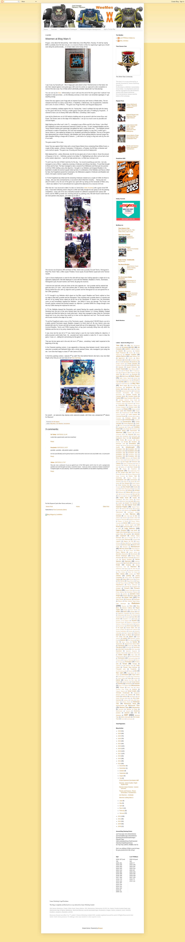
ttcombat (136, 678)
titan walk (119, 673)
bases (118, 376)
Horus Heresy (129, 499)
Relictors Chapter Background (90, 29)
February (122, 810)
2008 (119, 826)
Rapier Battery (134, 595)
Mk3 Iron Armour (124, 548)
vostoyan (126, 700)
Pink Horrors (121, 581)
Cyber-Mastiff (126, 428)
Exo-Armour (137, 459)
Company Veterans (131, 418)
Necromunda (134, 554)
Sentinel (131, 624)
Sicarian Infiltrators (133, 629)
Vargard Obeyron (120, 691)
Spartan (135, 642)
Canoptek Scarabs (131, 394)
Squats (130, 645)
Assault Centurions (132, 367)
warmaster (121, 709)
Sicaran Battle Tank (131, 627)
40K (132, 347)
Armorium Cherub (120, 365)
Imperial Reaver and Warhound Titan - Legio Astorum (132, 116)
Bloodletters (119, 387)
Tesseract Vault (129, 665)
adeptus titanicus (121, 356)
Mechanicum (135, 546)
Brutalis (125, 389)
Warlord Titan (123, 707)
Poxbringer (127, 586)
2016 (119, 756)
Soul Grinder (131, 640)
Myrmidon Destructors (122, 554)
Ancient (126, 360)
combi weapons (133, 414)
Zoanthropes (129, 719)
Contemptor (127, 419)
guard (117, 488)
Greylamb (54, 447)
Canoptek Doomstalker (122, 392)
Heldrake (130, 490)
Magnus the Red (128, 541)
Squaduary (121, 645)
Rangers (125, 595)
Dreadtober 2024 (120, 456)
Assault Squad (120, 369)
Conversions (127, 421)
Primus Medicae (120, 592)
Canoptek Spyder (120, 396)
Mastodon (125, 546)
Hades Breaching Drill (126, 488)
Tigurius (131, 671)
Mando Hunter (131, 305)
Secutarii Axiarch (120, 622)
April (120, 805)
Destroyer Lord (120, 443)
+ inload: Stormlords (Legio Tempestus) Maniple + (132, 294)
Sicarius (131, 631)
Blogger (100, 928)
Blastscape (127, 383)
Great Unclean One (123, 485)
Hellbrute (128, 492)
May (120, 803)
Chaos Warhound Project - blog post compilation (131, 106)
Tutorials (54, 29)
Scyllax (136, 618)
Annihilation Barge (135, 360)
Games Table (133, 476)
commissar (130, 416)
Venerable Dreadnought (122, 692)
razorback (118, 597)
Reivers (120, 601)
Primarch (127, 588)
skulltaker (125, 638)
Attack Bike (119, 374)
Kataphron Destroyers (134, 519)
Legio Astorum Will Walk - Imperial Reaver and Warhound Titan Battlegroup (131, 128)
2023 (119, 738)
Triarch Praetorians (135, 676)
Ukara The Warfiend (124, 685)
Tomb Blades (130, 673)
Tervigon (134, 663)
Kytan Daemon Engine (127, 524)
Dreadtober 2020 (120, 452)
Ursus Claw (130, 687)
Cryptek (137, 425)
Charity (135, 412)
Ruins (125, 611)
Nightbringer (135, 563)
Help (117, 494)
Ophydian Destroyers (134, 570)
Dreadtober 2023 (132, 454)
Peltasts (124, 579)
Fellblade (118, 463)
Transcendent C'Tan (123, 676)
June (121, 800)
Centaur (138, 403)
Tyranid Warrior (135, 682)
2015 (119, 758)
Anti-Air (119, 361)
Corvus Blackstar (128, 423)
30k (125, 345)
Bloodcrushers (133, 385)
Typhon (118, 682)
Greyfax (135, 487)
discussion (131, 445)
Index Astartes (88, 188)
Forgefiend (134, 468)
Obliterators (119, 568)
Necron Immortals (128, 557)
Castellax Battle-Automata (123, 401)
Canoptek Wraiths (133, 396)
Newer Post (49, 506)
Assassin (121, 367)
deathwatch (136, 438)
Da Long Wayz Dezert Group (126, 304)
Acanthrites (129, 351)
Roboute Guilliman (127, 607)
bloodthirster (129, 387)
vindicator (124, 696)
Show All (138, 315)
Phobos (138, 579)
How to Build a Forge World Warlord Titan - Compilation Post (132, 137)
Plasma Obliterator (132, 584)
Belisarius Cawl (128, 380)
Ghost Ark (125, 481)
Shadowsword (121, 625)
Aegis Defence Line (134, 356)
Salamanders (121, 615)
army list (129, 365)
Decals (122, 440)
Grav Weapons (126, 483)
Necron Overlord (127, 559)
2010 (119, 821)
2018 (119, 751)
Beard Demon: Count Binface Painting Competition (132, 267)
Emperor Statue (120, 459)
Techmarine (121, 658)
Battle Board (125, 376)
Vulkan (132, 700)
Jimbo (52, 462)
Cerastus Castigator (121, 407)
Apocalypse (126, 361)
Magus (124, 543)
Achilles (131, 352)
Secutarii (134, 620)
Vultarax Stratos (126, 701)
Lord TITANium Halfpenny (127, 38)
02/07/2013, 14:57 (62, 447)
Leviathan (128, 534)
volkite (128, 698)
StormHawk (137, 647)
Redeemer (128, 599)
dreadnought (130, 447)
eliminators (128, 458)
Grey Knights (126, 487)
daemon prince (121, 430)
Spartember (119, 643)
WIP (126, 715)
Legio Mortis (134, 530)
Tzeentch (137, 683)
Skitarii (131, 636)
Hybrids (138, 501)
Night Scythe (126, 563)
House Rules (125, 501)
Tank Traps (134, 654)
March (121, 808)
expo (119, 461)
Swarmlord (119, 651)
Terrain (124, 663)
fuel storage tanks (123, 472)
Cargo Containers (128, 398)
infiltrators (126, 510)
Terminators (128, 662)
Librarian (137, 534)
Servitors (137, 624)
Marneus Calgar (126, 544)
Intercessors (119, 512)
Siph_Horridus (124, 41)
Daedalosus (135, 428)
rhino (130, 606)
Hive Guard (120, 496)
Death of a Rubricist (124, 291)
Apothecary (135, 361)
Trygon (129, 678)
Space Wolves (125, 642)
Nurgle (118, 565)
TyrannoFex (129, 683)
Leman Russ (119, 534)
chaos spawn (119, 410)
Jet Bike (135, 516)
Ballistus (127, 374)
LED (119, 528)
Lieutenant (123, 536)
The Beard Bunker (123, 264)
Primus (136, 590)
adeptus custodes (130, 354)
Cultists (129, 427)
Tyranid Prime (125, 682)
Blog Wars (53, 423)
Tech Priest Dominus (135, 656)
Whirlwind (118, 715)
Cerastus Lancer (132, 407)
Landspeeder (126, 526)
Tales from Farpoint (124, 234)
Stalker (136, 645)
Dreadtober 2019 (132, 451)
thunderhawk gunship (121, 671)
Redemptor (137, 599)
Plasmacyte (119, 586)
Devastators (132, 443)
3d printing (125, 347)
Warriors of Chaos (132, 709)
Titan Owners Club (123, 228)
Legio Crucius (121, 530)
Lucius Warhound (125, 539)
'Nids (117, 345)
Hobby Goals (124, 497)
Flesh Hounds (133, 467)
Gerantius (118, 481)
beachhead (119, 380)
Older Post (106, 506)
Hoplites (135, 497)
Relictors (136, 603)
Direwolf (125, 445)
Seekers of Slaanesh (132, 622)
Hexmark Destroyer (125, 494)
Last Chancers (136, 526)
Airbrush (130, 358)
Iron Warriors (59, 423)
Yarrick (122, 719)
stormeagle (128, 647)
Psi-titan (118, 593)
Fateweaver (134, 461)
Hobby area (136, 496)
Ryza (138, 611)
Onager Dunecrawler (121, 570)
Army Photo (136, 365)
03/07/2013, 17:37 (60, 462)
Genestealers (133, 479)
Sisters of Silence (126, 634)
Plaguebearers (120, 584)
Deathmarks (134, 436)
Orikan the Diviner (133, 572)
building (132, 389)
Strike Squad (134, 649)
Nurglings (128, 564)
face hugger (126, 461)
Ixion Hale (127, 516)
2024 (119, 736)
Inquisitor (134, 510)
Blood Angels (123, 385)
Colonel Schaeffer (120, 414)
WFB (135, 712)
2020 (119, 746)
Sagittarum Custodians (123, 613)
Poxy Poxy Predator (124, 247)
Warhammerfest (120, 705)
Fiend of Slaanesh (128, 463)
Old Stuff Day (134, 568)
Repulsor (124, 606)
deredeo (126, 441)
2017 (119, 753)
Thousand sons (121, 669)
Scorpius (127, 616)
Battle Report (135, 376)
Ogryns (126, 568)
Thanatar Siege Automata (130, 667)
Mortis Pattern (129, 550)
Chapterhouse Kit (126, 412)
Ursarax (122, 687)
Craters (131, 425)
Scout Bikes (134, 616)
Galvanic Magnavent (133, 474)
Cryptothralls (121, 427)
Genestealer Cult (121, 479)
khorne (125, 523)
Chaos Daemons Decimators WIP (129, 780)
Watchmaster (119, 711)
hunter (132, 501)
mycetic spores (133, 552)
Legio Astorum (129, 528)
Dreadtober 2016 (120, 449)
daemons (119, 432)
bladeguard (119, 383)
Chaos (125, 409)
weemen (127, 713)
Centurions (121, 405)
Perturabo (131, 579)
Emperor (135, 458)
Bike (122, 381)
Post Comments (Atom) (60, 509)
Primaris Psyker (129, 590)
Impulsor (130, 508)
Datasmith (130, 434)
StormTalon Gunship (123, 649)
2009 (119, 824)
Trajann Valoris (136, 674)
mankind (118, 544)
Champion (118, 409)
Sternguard (119, 647)
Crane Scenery (123, 425)
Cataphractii (130, 403)
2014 (119, 761)
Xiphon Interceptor (126, 717)
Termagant (120, 661)
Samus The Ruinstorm (132, 615)
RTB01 (118, 611)
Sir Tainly (53, 434)
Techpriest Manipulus (128, 660)
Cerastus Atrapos (132, 405)
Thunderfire (133, 669)
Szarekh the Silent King (133, 652)
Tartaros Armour (120, 656)
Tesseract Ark (119, 665)
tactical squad (122, 654)
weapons (128, 711)
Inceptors (137, 508)
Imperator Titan (120, 504)
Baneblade (134, 374)
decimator (130, 440)
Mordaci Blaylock (135, 548)
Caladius (136, 391)
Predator (118, 588)
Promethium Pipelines (132, 592)
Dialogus (118, 445)
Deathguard (125, 436)
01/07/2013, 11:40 (62, 434)
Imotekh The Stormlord (131, 503)
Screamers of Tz (127, 618)
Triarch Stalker (121, 678)
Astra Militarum (132, 369)
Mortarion (120, 550)
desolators (134, 441)
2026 (119, 731)
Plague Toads (134, 582)
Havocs (136, 488)
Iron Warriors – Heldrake (126, 795)
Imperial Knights (121, 507)
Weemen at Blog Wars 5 (126, 797)
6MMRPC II (128, 349)
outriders (131, 573)
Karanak (125, 517)
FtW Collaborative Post (134, 470)
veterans (130, 694)
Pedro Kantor (128, 577)
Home (46, 29)
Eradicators (129, 459)
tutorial (118, 680)
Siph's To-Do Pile (109, 29)
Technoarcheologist (133, 658)
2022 (119, 741)
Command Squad (120, 416)
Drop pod (119, 458)
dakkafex (129, 432)
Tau (127, 656)
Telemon (137, 660)
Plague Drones (130, 581)
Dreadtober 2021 (132, 452)
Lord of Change (128, 537)
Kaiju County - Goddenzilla (126, 260)
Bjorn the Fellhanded (132, 381)
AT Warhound (124, 372)
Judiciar (118, 517)
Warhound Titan (134, 705)
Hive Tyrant (128, 496)
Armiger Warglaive (132, 363)
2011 (119, 819)
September (122, 773)
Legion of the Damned (122, 532)
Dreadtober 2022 (120, 454)
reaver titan (128, 597)
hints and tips (136, 494)
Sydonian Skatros (120, 652)
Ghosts (132, 481)
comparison (119, 419)
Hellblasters (121, 492)
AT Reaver (126, 370)
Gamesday (119, 478)
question (125, 593)
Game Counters (120, 476)
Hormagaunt (119, 499)
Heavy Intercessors (120, 490)
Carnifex (137, 398)
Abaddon (120, 351)
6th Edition (137, 349)
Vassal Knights (132, 691)
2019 (119, 748)
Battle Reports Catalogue (68, 29)
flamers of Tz (124, 467)
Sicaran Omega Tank (121, 629)
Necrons (128, 561)
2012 (119, 816)
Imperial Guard (132, 505)
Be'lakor (136, 378)
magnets (118, 541)
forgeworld (119, 470)
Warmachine (136, 707)
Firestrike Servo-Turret (129, 465)
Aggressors (122, 358)
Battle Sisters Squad (125, 378)
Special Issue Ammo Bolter (132, 643)
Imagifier (120, 503)
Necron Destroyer (121, 556)
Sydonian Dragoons (131, 651)
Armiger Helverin (120, 363)
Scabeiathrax (119, 616)
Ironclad (118, 516)
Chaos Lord (135, 409)
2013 (119, 763)
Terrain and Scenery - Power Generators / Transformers (132, 147)
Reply (52, 441)
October (121, 771)
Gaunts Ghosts (131, 478)
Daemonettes (133, 430)
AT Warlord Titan (134, 372)
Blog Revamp (121, 261)
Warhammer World (130, 703)
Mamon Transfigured (133, 543)
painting (128, 575)
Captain (118, 398)
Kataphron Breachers (121, 519)
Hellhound (135, 492)
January (122, 813)
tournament (67, 423)
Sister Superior (128, 633)
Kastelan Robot (133, 517)
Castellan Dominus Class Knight (128, 400)
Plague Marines (124, 582)
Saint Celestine (136, 613)
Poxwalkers (135, 586)
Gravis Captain (136, 483)
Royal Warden (134, 609)
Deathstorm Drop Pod (122, 438)
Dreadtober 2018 (120, 450)
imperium (124, 508)
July (120, 778)
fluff (117, 468)
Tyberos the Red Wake (130, 680)
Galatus (123, 474)
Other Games (120, 574)
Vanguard (134, 689)
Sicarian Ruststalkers (121, 631)
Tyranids (120, 683)
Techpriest (118, 660)
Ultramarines (135, 685)
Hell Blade (137, 490)
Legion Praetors (134, 532)
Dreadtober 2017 (132, 449)
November (122, 768)
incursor (120, 510)
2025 (119, 733)
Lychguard (135, 539)
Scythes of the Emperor (122, 620)
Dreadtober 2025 (132, 456)
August (121, 776)
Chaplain (129, 410)
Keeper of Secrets (123, 521)
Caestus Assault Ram (126, 391)
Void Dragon (132, 696)
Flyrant (124, 468)
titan (135, 671)
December (122, 765)
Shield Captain (130, 625)
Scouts (118, 618)
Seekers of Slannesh (121, 624)
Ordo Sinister (121, 572)
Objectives (133, 566)
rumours (132, 611)
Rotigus (126, 609)
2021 (119, 743)
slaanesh (122, 640)
